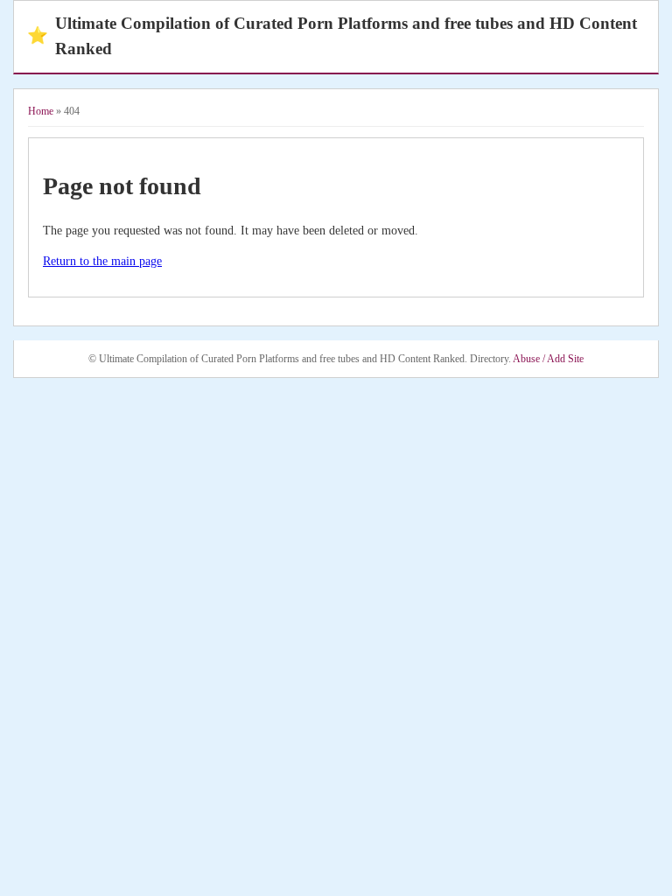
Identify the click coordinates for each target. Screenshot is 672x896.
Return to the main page (102, 261)
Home (40, 111)
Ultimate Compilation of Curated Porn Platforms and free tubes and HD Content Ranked (332, 36)
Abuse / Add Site (548, 359)
